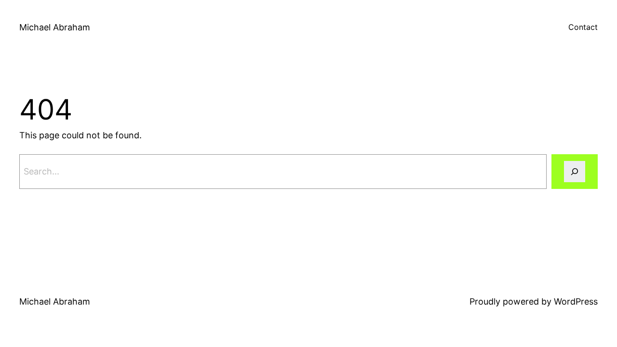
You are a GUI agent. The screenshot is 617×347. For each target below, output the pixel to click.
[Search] (574, 171)
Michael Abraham (54, 27)
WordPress (576, 301)
